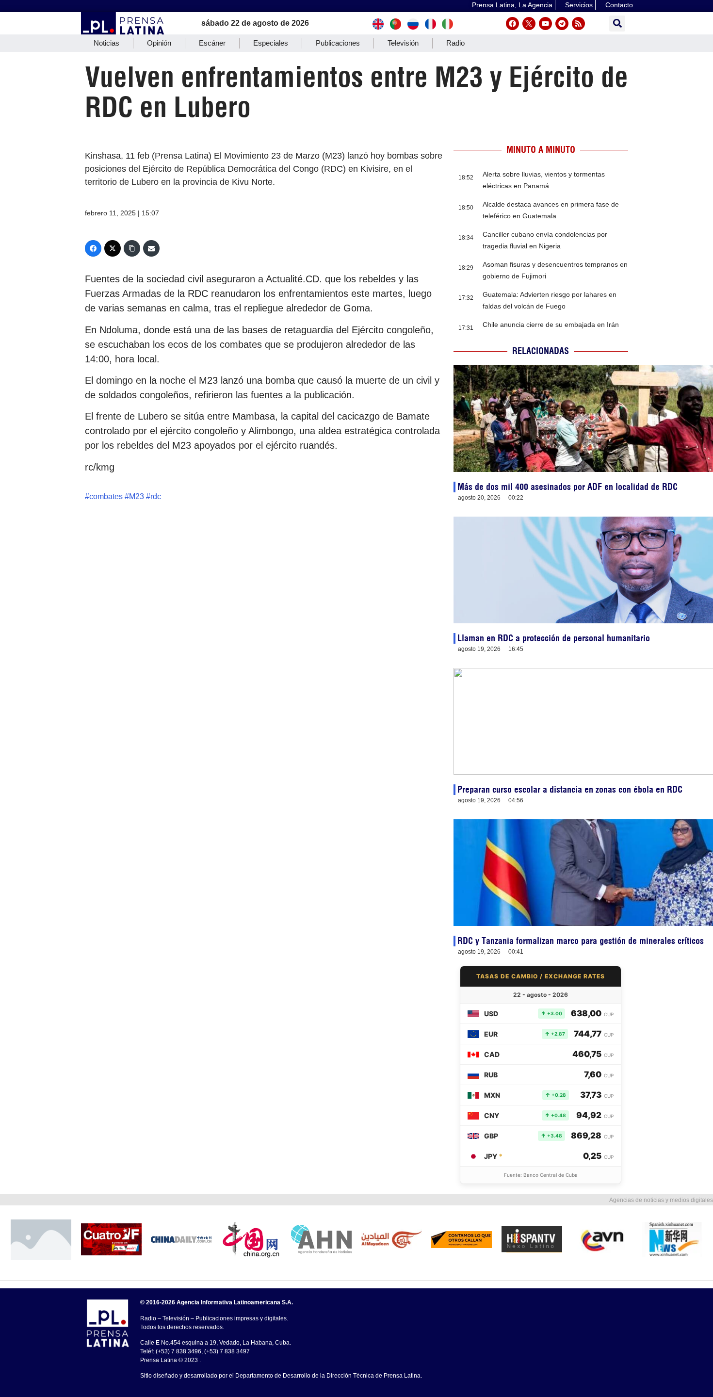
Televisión (403, 43)
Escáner (212, 43)
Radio (455, 43)
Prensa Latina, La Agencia (512, 5)
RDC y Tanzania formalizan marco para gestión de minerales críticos (580, 940)
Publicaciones (338, 43)
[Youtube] (545, 23)
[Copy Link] (132, 248)
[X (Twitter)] (112, 248)
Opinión (159, 43)
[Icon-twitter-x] (528, 23)
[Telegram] (561, 23)
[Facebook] (512, 23)
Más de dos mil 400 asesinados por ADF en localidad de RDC (567, 486)
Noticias (106, 43)
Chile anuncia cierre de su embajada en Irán (551, 324)
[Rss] (578, 23)
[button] (617, 24)
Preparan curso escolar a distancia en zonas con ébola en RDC (569, 789)
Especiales (270, 43)
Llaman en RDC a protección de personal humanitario (553, 638)
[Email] (151, 248)
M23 (136, 496)
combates (106, 496)
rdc (155, 496)
